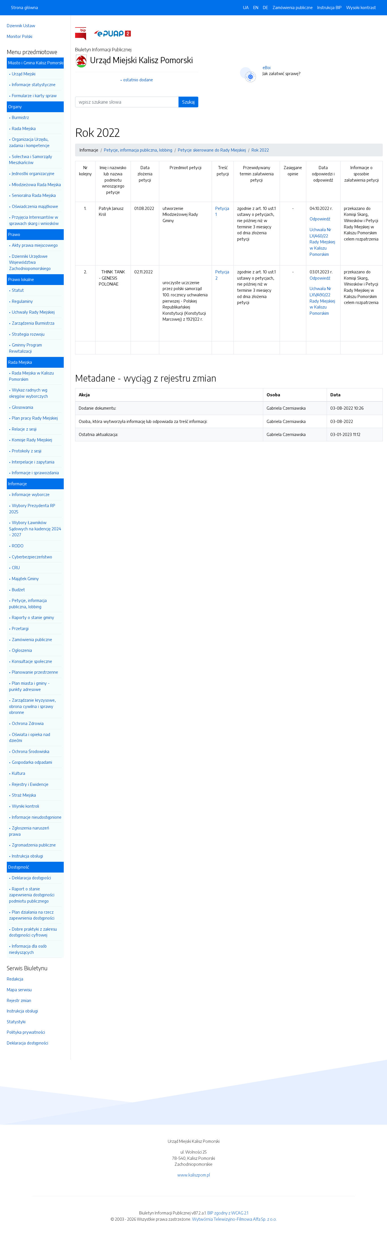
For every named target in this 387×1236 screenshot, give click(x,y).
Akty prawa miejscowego (35, 245)
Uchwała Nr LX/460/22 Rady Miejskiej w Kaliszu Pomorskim (322, 241)
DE (265, 7)
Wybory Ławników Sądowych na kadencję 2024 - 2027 (35, 528)
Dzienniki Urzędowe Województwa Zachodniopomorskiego (30, 262)
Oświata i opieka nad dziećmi (29, 737)
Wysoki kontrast (361, 7)
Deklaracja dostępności (27, 1042)
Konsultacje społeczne (32, 661)
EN (255, 7)
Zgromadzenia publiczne (34, 844)
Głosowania (22, 407)
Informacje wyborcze (31, 494)
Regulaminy (22, 301)
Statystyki (16, 1021)
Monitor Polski (19, 36)
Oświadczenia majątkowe (35, 206)
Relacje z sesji (24, 428)
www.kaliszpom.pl (193, 1174)
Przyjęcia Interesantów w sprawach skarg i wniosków (34, 220)
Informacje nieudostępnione (36, 817)
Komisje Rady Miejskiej (32, 439)
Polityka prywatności (26, 1032)
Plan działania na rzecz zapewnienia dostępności (31, 915)
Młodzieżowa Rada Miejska (36, 184)
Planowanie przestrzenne (35, 672)
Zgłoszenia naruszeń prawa (29, 831)
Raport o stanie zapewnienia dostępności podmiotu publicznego (31, 894)
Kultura (18, 773)
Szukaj (188, 102)
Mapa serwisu (19, 989)
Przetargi (20, 628)
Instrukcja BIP (329, 7)
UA (246, 7)
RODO (18, 545)
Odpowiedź (320, 218)
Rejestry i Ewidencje (30, 784)
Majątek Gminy (25, 578)
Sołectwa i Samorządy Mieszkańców (30, 159)
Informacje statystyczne (34, 84)
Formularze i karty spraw (34, 95)
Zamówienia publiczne (32, 639)
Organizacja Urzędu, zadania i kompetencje (29, 142)
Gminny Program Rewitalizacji (25, 348)
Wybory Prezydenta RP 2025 (32, 508)
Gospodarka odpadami (32, 762)
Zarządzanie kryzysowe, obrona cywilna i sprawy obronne (32, 706)
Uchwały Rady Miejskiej (33, 311)
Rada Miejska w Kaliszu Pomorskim (31, 376)
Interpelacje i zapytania (33, 461)
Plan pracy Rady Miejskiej (35, 417)
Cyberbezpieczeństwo (32, 556)
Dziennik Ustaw (21, 25)
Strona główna (24, 7)
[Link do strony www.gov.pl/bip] (84, 33)
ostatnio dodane (138, 79)
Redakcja (15, 978)
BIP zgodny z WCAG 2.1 (227, 1212)
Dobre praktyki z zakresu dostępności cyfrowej (33, 932)
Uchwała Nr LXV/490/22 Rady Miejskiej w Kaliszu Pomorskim (322, 300)
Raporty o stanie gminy (33, 617)
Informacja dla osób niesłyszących (28, 949)
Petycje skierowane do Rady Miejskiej (212, 149)
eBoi (267, 67)
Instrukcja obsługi (27, 855)
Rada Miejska (24, 128)
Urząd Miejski (23, 73)
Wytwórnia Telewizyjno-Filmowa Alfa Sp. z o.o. (234, 1219)
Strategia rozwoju (28, 334)
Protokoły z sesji (26, 450)
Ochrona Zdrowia (28, 723)
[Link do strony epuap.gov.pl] (112, 33)
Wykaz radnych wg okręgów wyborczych (28, 393)
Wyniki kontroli (25, 806)
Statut (18, 290)
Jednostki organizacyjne (33, 173)
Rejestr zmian (19, 1000)
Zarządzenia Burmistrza (33, 323)
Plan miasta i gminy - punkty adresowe (29, 686)
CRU (16, 567)
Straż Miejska (24, 794)
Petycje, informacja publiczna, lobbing (28, 603)
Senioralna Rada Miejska (34, 195)
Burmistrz (20, 117)
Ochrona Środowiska (30, 751)
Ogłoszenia (22, 650)
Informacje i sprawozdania (35, 472)
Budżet (18, 589)
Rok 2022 (260, 149)
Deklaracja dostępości (31, 877)
